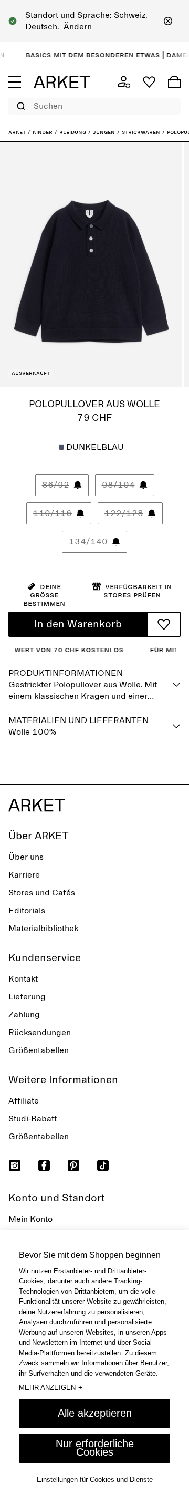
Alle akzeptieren (95, 1413)
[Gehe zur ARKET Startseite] (62, 82)
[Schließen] (168, 21)
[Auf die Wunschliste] (164, 624)
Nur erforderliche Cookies (95, 1448)
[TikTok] (103, 1165)
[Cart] (174, 82)
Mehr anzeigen (50, 1387)
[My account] (124, 82)
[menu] (14, 82)
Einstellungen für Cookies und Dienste (95, 1479)
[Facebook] (44, 1165)
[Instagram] (14, 1165)
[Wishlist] (149, 82)
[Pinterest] (73, 1165)
